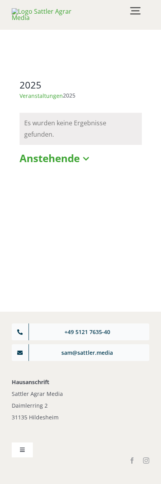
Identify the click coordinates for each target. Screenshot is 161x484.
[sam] (45, 11)
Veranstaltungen (41, 95)
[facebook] (132, 460)
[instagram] (146, 460)
